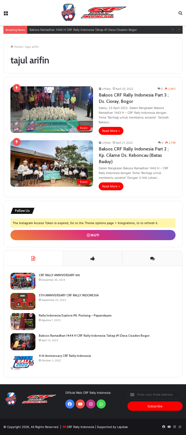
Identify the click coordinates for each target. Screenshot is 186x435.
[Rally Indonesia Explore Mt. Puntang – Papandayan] (22, 321)
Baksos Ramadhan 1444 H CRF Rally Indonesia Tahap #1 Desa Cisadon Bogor (83, 29)
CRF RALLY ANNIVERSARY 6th (59, 275)
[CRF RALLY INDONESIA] (93, 12)
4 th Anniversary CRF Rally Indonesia (65, 356)
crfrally (106, 88)
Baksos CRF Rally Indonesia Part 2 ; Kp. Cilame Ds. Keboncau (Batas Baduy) (134, 155)
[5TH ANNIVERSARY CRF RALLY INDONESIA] (22, 301)
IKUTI (94, 235)
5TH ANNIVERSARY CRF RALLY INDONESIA (69, 295)
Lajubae (122, 427)
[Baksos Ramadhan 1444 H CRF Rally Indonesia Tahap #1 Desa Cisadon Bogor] (22, 341)
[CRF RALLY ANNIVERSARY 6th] (22, 281)
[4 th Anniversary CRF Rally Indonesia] (22, 361)
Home (17, 46)
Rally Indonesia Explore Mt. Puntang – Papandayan (75, 315)
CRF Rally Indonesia (80, 427)
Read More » (111, 131)
